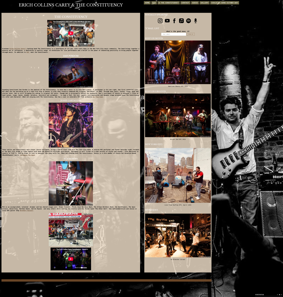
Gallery (204, 3)
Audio (195, 3)
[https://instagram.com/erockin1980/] (160, 21)
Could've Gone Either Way (224, 3)
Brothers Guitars (26, 210)
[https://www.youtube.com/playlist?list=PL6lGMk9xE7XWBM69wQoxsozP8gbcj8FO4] (167, 21)
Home (147, 3)
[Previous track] (277, 294)
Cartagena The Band (27, 155)
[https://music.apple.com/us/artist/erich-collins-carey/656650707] (181, 21)
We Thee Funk (98, 97)
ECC (154, 3)
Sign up (190, 34)
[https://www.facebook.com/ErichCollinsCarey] (174, 21)
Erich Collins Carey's (18, 49)
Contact (185, 3)
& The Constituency (169, 3)
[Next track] (281, 294)
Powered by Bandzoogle (106, 287)
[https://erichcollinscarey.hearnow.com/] (195, 21)
